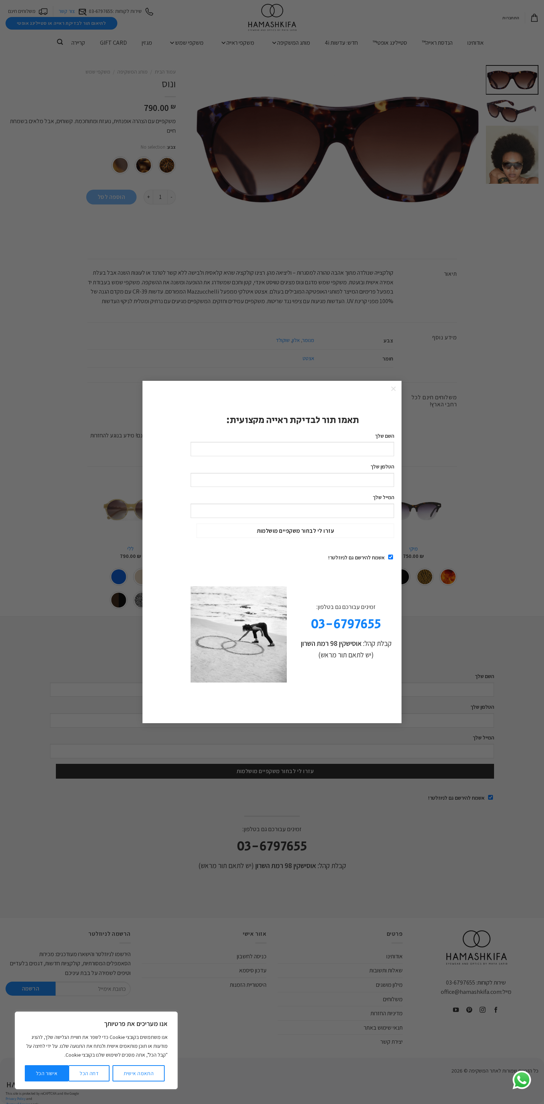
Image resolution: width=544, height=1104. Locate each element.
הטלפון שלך (382, 466)
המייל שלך (383, 497)
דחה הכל (89, 1073)
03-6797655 (346, 624)
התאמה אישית (139, 1073)
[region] (96, 1050)
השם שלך (384, 435)
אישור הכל (47, 1073)
